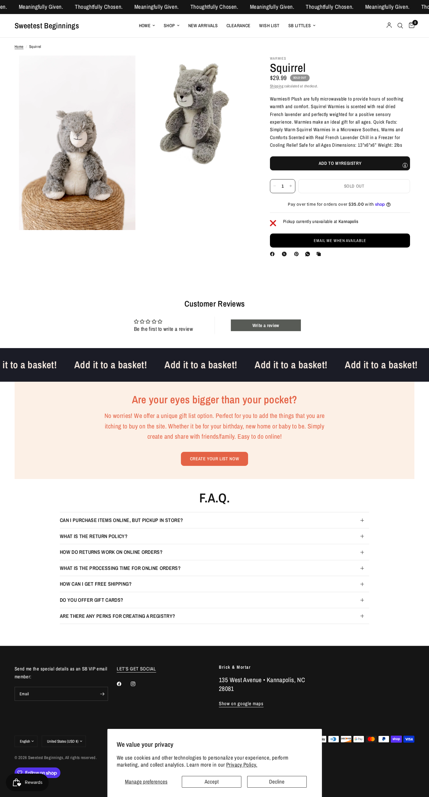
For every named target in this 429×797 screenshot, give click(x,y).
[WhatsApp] (308, 253)
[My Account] (389, 25)
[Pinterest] (297, 253)
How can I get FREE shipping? (96, 583)
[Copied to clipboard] (319, 253)
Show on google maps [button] (241, 703)
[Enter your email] (102, 694)
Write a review (265, 325)
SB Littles (299, 26)
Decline (277, 781)
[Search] (400, 25)
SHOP (169, 26)
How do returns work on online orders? (111, 552)
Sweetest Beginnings (47, 25)
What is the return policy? (94, 536)
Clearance (238, 26)
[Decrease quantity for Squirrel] (274, 186)
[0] (410, 25)
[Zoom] (123, 67)
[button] (340, 241)
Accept (212, 781)
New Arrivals (203, 26)
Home (145, 26)
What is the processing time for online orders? (120, 568)
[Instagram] (137, 683)
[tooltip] (405, 165)
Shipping (276, 85)
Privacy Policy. (241, 764)
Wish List (269, 26)
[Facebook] (273, 253)
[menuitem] (147, 25)
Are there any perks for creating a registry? (117, 616)
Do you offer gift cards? (91, 600)
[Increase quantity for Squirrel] (290, 186)
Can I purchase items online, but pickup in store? (121, 520)
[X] (285, 253)
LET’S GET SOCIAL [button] (136, 669)
